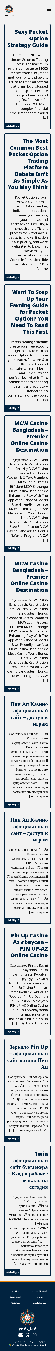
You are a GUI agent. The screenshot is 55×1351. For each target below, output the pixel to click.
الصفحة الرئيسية (39, 1291)
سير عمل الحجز (39, 1303)
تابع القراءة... (12, 126)
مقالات (15, 1291)
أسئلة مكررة (15, 1297)
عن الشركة (15, 1303)
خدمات (39, 1297)
